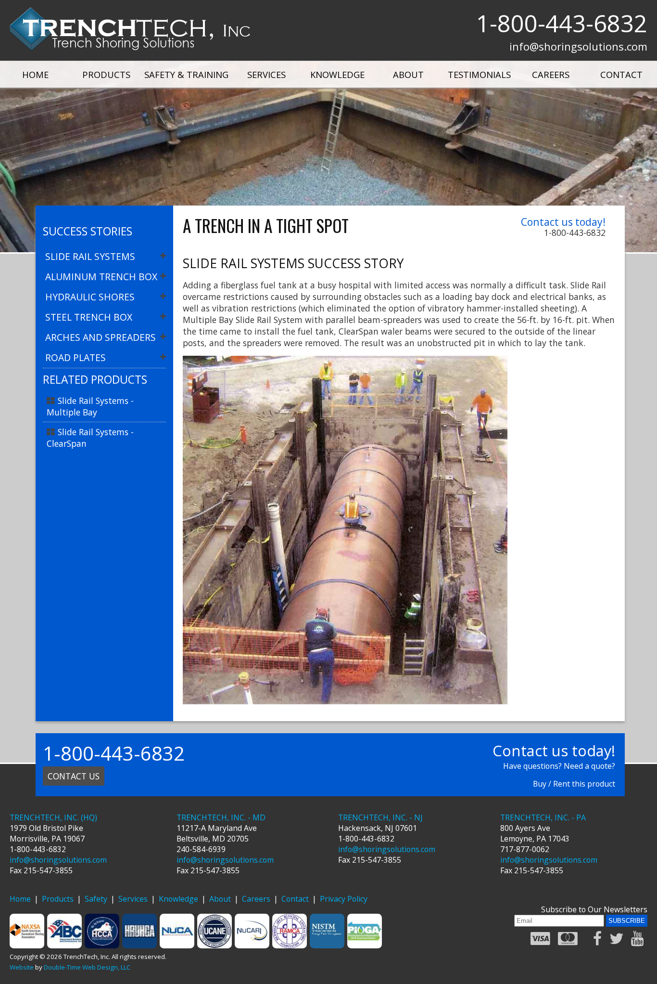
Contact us (74, 776)
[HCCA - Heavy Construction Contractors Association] (102, 945)
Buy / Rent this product (574, 783)
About (408, 74)
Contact (621, 74)
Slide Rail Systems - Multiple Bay (90, 406)
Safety (96, 898)
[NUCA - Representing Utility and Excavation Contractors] (177, 945)
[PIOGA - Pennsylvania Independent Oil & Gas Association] (365, 945)
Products (106, 74)
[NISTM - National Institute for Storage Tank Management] (327, 945)
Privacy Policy (343, 898)
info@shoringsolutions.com (578, 46)
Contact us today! (563, 222)
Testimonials (479, 74)
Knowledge (337, 74)
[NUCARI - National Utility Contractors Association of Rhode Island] (252, 945)
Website (22, 967)
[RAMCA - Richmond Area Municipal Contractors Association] (290, 945)
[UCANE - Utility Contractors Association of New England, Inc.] (215, 945)
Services (266, 74)
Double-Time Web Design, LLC (87, 967)
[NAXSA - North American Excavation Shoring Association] (27, 945)
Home (35, 74)
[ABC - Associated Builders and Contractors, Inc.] (65, 945)
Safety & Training (186, 74)
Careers (550, 74)
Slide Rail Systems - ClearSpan (90, 437)
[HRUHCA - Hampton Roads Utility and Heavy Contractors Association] (140, 945)
